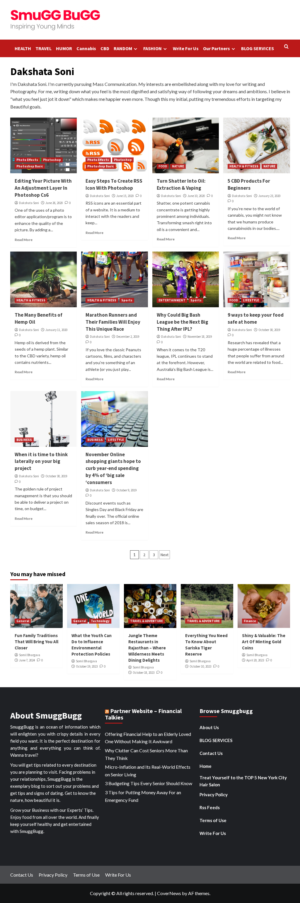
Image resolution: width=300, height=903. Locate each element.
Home (206, 766)
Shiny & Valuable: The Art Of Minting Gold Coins (263, 642)
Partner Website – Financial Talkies (143, 714)
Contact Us (211, 753)
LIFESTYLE (251, 300)
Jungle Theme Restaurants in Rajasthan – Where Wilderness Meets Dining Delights (147, 648)
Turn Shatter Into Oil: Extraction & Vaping (181, 184)
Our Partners (216, 48)
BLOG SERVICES (257, 48)
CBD (104, 48)
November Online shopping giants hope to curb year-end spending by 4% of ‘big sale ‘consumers (113, 468)
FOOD (162, 166)
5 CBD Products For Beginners (249, 184)
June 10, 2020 (196, 196)
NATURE (178, 166)
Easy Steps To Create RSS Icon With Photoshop (114, 184)
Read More (24, 239)
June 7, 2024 (27, 660)
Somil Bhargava (29, 655)
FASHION (152, 48)
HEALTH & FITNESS (243, 166)
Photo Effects (27, 160)
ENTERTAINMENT (171, 300)
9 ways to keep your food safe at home (256, 318)
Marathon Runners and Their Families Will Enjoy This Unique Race (113, 322)
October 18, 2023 (143, 673)
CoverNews (169, 893)
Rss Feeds (210, 807)
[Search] (286, 47)
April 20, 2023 (255, 660)
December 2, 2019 (127, 337)
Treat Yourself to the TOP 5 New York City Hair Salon (243, 781)
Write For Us (186, 48)
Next (164, 554)
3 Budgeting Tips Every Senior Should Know (148, 783)
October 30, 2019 (269, 330)
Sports (126, 300)
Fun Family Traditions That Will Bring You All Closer (36, 642)
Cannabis (86, 48)
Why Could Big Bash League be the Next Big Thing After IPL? (182, 322)
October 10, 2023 (200, 666)
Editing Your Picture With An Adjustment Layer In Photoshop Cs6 (43, 188)
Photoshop (52, 160)
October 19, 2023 (87, 666)
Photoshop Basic (29, 166)
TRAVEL (43, 48)
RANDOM (123, 48)
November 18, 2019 (200, 337)
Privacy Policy (214, 794)
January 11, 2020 (56, 330)
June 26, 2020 (54, 203)
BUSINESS (24, 440)
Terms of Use (213, 820)
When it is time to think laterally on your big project (41, 461)
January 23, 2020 (269, 196)
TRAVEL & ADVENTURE (146, 621)
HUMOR (64, 48)
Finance (250, 621)
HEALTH (23, 48)
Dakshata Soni (29, 203)
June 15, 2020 (125, 196)
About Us (209, 727)
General (22, 621)
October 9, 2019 (126, 490)
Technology (100, 621)
